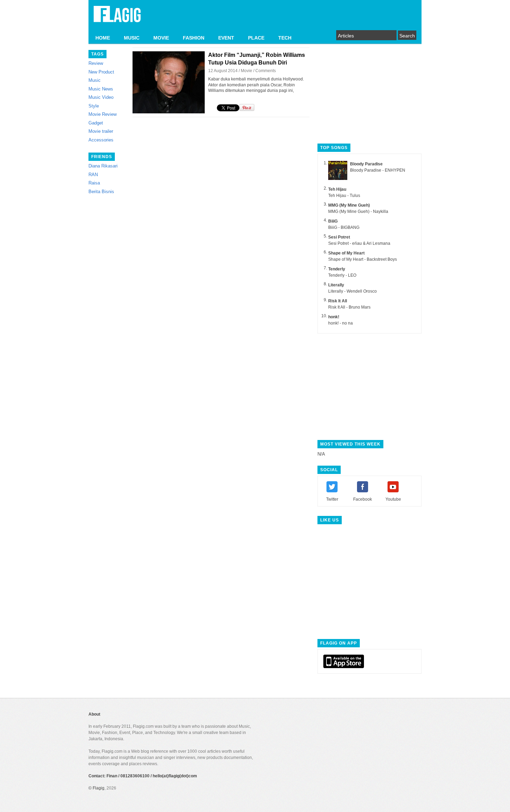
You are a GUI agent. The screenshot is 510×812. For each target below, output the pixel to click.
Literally (336, 285)
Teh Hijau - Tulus (344, 195)
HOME (102, 38)
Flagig (98, 788)
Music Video (100, 97)
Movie (246, 70)
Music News (100, 89)
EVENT (226, 38)
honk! (333, 316)
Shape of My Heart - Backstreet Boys (362, 259)
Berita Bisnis (101, 191)
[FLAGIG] (117, 18)
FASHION (193, 38)
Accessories (100, 139)
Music (94, 80)
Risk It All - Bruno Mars (349, 307)
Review (95, 63)
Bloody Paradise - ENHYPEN (377, 170)
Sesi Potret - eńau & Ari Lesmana (359, 243)
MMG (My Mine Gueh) (349, 205)
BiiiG (333, 221)
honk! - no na (340, 323)
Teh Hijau (337, 189)
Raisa (94, 182)
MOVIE (161, 38)
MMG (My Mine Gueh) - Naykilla (358, 211)
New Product (101, 72)
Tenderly (336, 269)
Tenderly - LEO (342, 275)
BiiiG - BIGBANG (343, 227)
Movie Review (102, 114)
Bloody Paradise (366, 164)
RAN (93, 174)
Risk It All (337, 301)
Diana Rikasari (103, 166)
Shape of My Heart (346, 253)
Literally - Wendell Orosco (352, 291)
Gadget (95, 123)
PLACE (256, 38)
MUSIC (131, 38)
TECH (284, 38)
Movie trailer (100, 131)
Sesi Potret (339, 237)
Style (93, 106)
